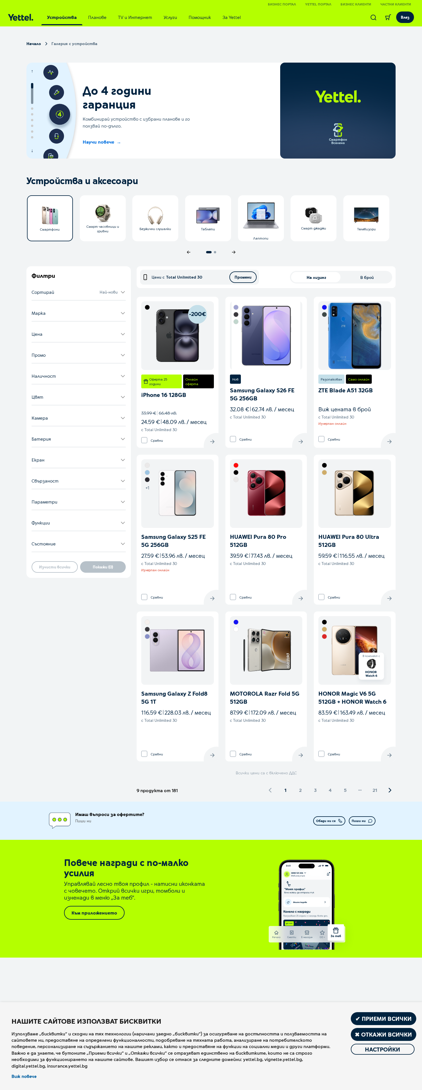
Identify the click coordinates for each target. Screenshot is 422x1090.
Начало (33, 43)
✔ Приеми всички (383, 1018)
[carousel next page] (233, 252)
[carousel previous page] (188, 252)
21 (375, 790)
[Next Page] (390, 790)
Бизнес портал (282, 4)
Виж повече (23, 1076)
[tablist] (144, 17)
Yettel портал (318, 4)
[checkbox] (144, 440)
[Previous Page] (270, 790)
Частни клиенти (395, 4)
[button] (79, 292)
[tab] (61, 17)
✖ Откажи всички (383, 1034)
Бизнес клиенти (355, 4)
